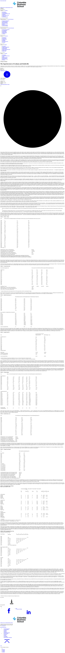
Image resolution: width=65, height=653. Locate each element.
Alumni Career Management (6, 49)
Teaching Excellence (5, 25)
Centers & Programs (7, 628)
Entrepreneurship (4, 58)
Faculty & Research (3, 19)
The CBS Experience (5, 41)
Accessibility (5, 636)
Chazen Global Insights (3, 70)
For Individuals (4, 31)
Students (2, 10)
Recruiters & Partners (7, 632)
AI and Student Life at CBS (6, 13)
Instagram (3, 649)
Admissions (3, 14)
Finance (8, 84)
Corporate (5, 630)
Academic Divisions (5, 21)
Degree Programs (4, 12)
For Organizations (4, 30)
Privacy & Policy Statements (8, 637)
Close (2, 8)
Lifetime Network (4, 47)
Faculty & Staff (6, 633)
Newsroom (3, 42)
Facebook (3, 650)
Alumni (2, 44)
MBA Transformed (4, 22)
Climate (3, 56)
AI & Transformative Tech (6, 55)
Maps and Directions (3, 627)
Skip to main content (3, 0)
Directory (5, 631)
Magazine (3, 59)
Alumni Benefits (4, 48)
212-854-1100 (3, 625)
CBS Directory (4, 38)
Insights (2, 53)
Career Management (5, 16)
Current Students (6, 629)
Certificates (3, 33)
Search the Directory (5, 23)
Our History (3, 40)
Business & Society (5, 57)
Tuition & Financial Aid (5, 15)
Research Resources (5, 24)
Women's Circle (4, 50)
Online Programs (4, 32)
